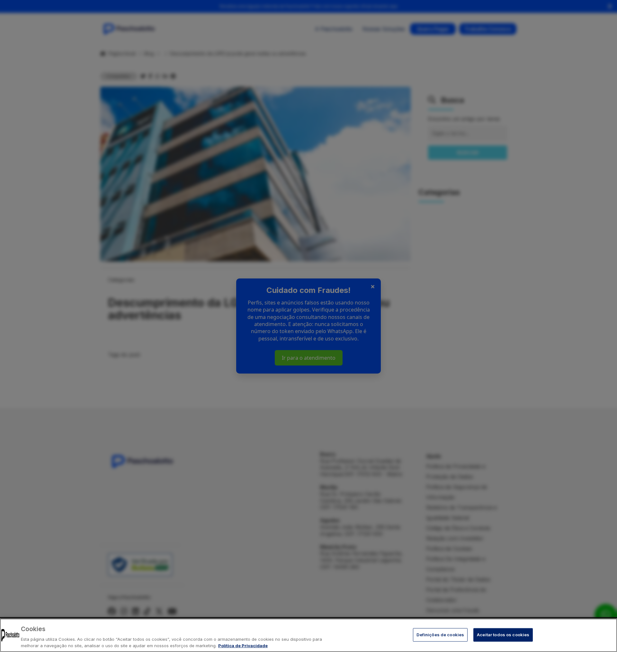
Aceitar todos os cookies (503, 634)
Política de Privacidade (243, 645)
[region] (308, 635)
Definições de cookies (440, 634)
